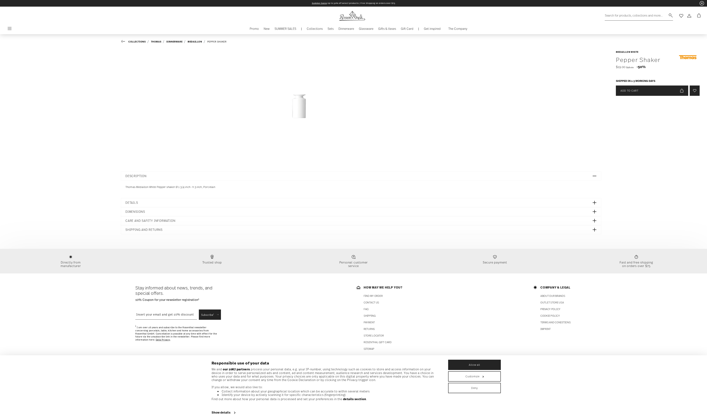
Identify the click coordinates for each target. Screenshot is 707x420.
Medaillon (195, 41)
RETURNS (369, 329)
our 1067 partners (236, 369)
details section (354, 399)
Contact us (371, 302)
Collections (137, 41)
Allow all (474, 364)
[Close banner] (702, 3)
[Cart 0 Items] (698, 16)
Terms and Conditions (555, 322)
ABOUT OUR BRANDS (552, 296)
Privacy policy (550, 309)
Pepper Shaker (217, 41)
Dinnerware (174, 41)
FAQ (366, 309)
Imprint (545, 329)
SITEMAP (369, 348)
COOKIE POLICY (550, 315)
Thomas (156, 41)
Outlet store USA (552, 302)
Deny (474, 388)
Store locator (374, 335)
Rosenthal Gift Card (378, 342)
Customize (472, 376)
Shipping (370, 315)
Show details (221, 412)
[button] (314, 29)
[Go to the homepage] (352, 16)
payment (369, 322)
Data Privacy (163, 339)
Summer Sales (319, 3)
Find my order (373, 296)
